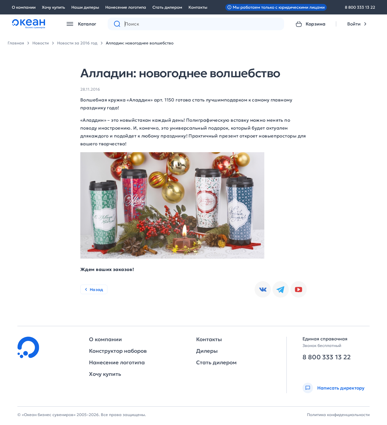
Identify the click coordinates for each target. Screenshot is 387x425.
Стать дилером (167, 7)
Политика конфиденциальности (338, 414)
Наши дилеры (85, 7)
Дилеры (207, 351)
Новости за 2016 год (77, 42)
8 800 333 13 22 (360, 7)
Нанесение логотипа (125, 7)
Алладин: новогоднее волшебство (139, 42)
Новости (40, 42)
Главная (16, 42)
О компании (24, 7)
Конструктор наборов (118, 351)
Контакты (197, 7)
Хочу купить (53, 7)
